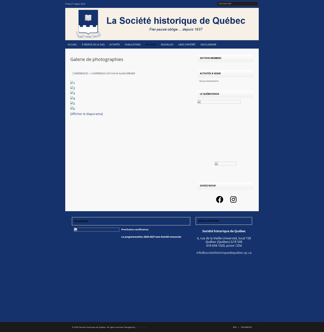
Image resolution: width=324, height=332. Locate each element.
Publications (133, 44)
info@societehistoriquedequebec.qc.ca (223, 253)
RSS (235, 327)
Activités (114, 44)
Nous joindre (208, 44)
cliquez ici (97, 313)
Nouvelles (167, 44)
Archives (151, 44)
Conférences (80, 73)
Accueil (72, 44)
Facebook (246, 327)
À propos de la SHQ (93, 44)
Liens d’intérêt (187, 44)
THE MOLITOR (142, 327)
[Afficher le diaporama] (86, 114)
